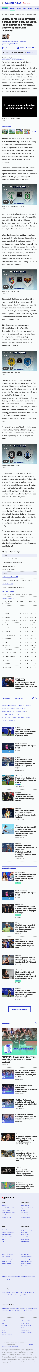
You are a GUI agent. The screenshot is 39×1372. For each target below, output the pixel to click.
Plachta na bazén (10, 1292)
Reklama (4, 1332)
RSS (3, 1323)
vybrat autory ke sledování (10, 44)
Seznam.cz (26, 3)
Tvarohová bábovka (26, 1237)
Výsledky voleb (6, 1210)
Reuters (4, 1346)
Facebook (4, 1325)
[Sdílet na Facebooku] (33, 698)
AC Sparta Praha (24, 717)
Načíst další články (19, 1009)
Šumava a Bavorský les (8, 1259)
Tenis (24, 8)
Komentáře (6, 1023)
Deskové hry (5, 1310)
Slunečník (25, 1292)
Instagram (4, 1327)
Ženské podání (20, 872)
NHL (3, 1241)
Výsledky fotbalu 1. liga (8, 1232)
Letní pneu (34, 1308)
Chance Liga (19, 776)
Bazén (3, 1292)
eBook (22, 47)
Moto (30, 8)
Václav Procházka (20, 41)
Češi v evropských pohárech (9, 1279)
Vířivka (25, 1295)
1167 (36, 47)
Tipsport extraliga (6, 1234)
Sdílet (29, 47)
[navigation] (2, 3)
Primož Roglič (24, 1215)
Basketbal (18, 939)
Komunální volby (6, 1217)
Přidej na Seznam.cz (7, 1334)
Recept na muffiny (26, 1232)
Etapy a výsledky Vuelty (27, 1208)
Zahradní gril (18, 1295)
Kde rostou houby (23, 1276)
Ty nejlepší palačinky (26, 1230)
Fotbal (12, 8)
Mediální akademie (26, 1327)
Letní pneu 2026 (25, 1254)
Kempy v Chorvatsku (7, 1254)
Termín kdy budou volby (8, 1212)
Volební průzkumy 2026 (8, 1208)
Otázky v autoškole (26, 1263)
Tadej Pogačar (24, 1212)
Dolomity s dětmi (6, 1266)
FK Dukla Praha (7, 714)
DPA (32, 1345)
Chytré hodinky (19, 1310)
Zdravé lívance (24, 1234)
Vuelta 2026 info (25, 1205)
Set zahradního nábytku (8, 1295)
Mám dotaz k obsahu (26, 1325)
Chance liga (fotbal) (24, 705)
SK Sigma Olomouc (9, 717)
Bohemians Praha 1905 (16, 708)
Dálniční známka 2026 (27, 1256)
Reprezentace (19, 678)
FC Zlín (17, 714)
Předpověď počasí (13, 1276)
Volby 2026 (4, 1205)
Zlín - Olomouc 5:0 (8, 591)
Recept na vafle (25, 1239)
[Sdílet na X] (36, 698)
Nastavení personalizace (27, 1332)
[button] (5, 131)
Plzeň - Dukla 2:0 (7, 584)
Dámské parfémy (25, 1308)
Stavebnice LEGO (15, 1308)
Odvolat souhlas (25, 1330)
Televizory (11, 1310)
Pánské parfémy (28, 1310)
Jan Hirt (23, 1210)
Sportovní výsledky (21, 743)
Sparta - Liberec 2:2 (8, 598)
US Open (18, 727)
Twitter (3, 1330)
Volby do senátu (6, 1215)
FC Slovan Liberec (8, 720)
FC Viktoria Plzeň (19, 711)
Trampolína (19, 1292)
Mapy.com (4, 1276)
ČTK (29, 1345)
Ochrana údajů (25, 1323)
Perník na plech (25, 1241)
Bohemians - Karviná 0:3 (10, 577)
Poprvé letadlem (6, 1256)
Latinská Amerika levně (8, 1263)
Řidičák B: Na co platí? (27, 1261)
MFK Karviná (6, 711)
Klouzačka (31, 1292)
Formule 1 (4, 1239)
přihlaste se (31, 52)
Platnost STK (24, 1266)
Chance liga (5, 1230)
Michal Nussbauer (8, 41)
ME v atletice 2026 (7, 1237)
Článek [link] (4, 189)
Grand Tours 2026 (25, 1217)
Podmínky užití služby (26, 1321)
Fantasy (5, 8)
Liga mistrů (18, 792)
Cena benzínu (32, 1276)
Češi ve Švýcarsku (6, 1261)
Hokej (19, 8)
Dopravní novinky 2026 (27, 1259)
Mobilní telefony (6, 1308)
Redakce (4, 1321)
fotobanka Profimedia (12, 1346)
